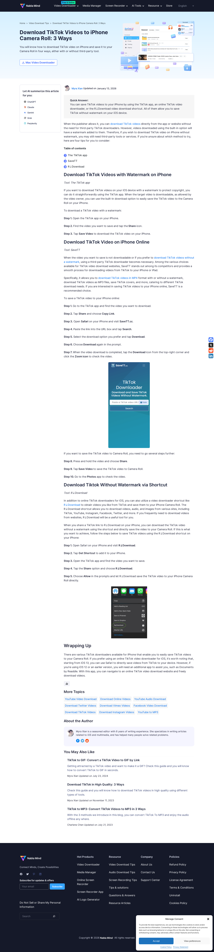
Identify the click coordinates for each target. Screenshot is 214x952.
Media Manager (92, 5)
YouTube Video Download (81, 699)
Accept (156, 941)
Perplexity (32, 123)
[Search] (54, 916)
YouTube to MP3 (148, 712)
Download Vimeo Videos (115, 705)
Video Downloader (88, 864)
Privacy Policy (177, 872)
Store (169, 5)
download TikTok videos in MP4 (118, 277)
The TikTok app (77, 155)
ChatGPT (31, 102)
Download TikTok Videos (80, 712)
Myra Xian (77, 88)
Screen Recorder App (90, 891)
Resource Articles (119, 903)
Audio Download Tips (122, 872)
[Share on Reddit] (211, 350)
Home (22, 23)
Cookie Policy (166, 947)
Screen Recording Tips (123, 880)
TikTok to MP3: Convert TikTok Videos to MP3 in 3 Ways (106, 809)
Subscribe (57, 886)
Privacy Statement (180, 947)
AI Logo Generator (88, 899)
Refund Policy (177, 864)
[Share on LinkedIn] (211, 356)
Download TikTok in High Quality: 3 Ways (95, 784)
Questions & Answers (122, 895)
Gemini (30, 112)
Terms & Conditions (181, 887)
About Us (146, 864)
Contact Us (148, 872)
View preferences (192, 941)
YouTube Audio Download (150, 699)
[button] (208, 919)
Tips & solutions (118, 887)
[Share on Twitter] (211, 345)
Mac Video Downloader (40, 62)
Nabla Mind (33, 5)
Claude (30, 107)
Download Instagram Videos (116, 712)
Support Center (150, 880)
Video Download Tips (39, 23)
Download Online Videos (115, 699)
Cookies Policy (178, 903)
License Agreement (181, 880)
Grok (29, 118)
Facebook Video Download (150, 705)
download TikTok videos (125, 123)
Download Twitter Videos (80, 705)
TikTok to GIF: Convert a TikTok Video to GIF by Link (103, 760)
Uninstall (174, 895)
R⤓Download (76, 166)
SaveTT (72, 160)
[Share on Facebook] (211, 339)
